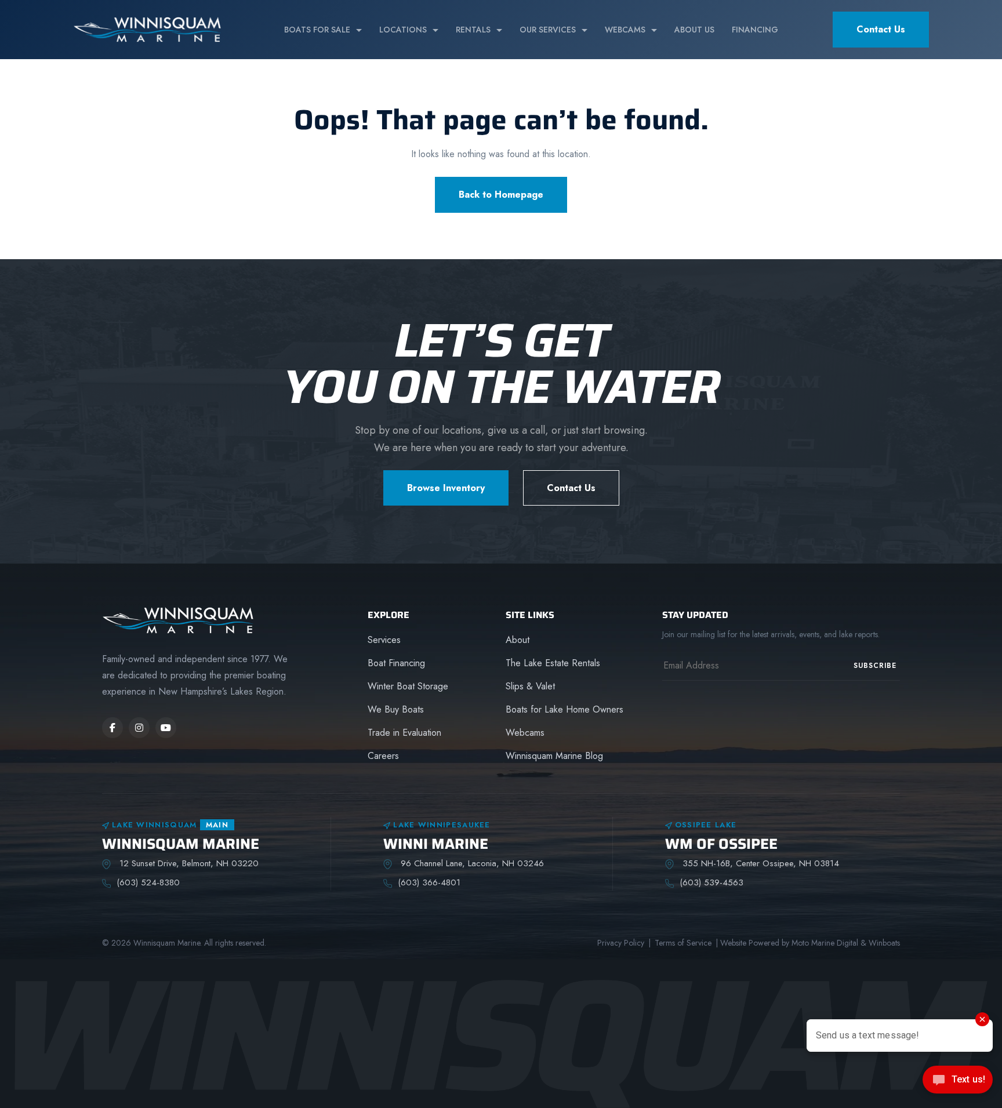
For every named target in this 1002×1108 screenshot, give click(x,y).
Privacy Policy (620, 943)
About (517, 639)
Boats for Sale (317, 29)
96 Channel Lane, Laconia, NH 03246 (471, 863)
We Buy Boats (396, 709)
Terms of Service (683, 943)
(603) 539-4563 (711, 882)
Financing (755, 29)
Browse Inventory (446, 488)
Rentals (473, 29)
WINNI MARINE (435, 844)
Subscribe (875, 665)
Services (384, 639)
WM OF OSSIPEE (721, 844)
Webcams (625, 29)
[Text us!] (957, 1083)
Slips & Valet (530, 686)
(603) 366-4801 (429, 882)
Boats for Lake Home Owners (564, 709)
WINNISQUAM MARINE (180, 844)
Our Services (548, 29)
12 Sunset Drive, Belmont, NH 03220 (188, 863)
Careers (383, 755)
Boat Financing (396, 663)
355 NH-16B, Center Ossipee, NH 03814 (759, 863)
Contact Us (880, 29)
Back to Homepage (501, 194)
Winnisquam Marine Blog (554, 755)
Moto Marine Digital (825, 943)
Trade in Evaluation (404, 732)
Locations (403, 29)
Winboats (884, 943)
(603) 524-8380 (148, 882)
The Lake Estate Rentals (553, 663)
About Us (694, 29)
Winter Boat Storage (408, 686)
